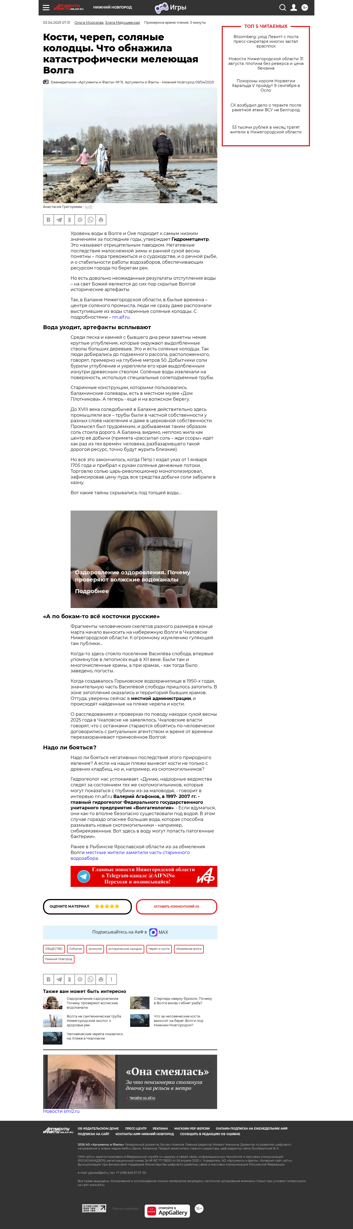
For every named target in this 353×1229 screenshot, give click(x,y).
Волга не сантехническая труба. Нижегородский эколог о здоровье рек (94, 1020)
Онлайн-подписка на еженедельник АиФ (252, 1128)
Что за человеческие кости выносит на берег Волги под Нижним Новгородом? (178, 1020)
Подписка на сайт (93, 1134)
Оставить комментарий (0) (176, 906)
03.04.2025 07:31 (56, 22)
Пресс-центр (135, 1128)
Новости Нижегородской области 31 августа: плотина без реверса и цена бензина (266, 64)
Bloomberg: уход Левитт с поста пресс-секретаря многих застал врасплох (266, 42)
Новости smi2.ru (61, 1111)
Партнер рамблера (125, 1208)
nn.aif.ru (121, 317)
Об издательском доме (98, 1128)
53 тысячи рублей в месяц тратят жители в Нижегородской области (266, 129)
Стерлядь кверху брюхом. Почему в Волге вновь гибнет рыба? (183, 1001)
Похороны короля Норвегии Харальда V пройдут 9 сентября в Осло (266, 86)
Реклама (160, 1128)
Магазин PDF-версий (192, 1128)
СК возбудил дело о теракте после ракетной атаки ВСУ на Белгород (266, 107)
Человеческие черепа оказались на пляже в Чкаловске (95, 1036)
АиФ (88, 207)
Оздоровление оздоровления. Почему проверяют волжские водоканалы (132, 576)
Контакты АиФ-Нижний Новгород (145, 1134)
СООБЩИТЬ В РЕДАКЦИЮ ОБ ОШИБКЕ (210, 1134)
